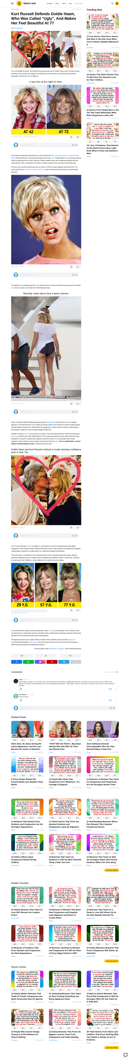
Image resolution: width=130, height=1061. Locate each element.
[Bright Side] (26, 3)
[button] (22, 656)
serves (51, 630)
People (89, 118)
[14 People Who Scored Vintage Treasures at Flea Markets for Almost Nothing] (27, 1018)
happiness (71, 639)
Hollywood (51, 422)
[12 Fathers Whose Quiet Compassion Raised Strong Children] (27, 843)
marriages (14, 436)
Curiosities (90, 47)
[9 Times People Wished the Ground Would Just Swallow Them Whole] (27, 765)
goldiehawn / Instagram (57, 648)
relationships (32, 642)
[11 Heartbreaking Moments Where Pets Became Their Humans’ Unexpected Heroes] (103, 807)
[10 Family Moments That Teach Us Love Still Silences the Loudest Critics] (27, 895)
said (12, 288)
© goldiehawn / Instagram (18, 527)
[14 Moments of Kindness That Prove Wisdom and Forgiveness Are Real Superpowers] (27, 934)
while (53, 158)
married (26, 434)
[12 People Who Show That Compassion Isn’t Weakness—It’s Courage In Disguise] (65, 765)
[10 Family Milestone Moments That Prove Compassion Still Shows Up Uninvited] (103, 934)
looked (29, 546)
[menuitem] (49, 3)
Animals (13, 1002)
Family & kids (15, 9)
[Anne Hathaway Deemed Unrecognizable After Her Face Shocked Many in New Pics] (103, 730)
